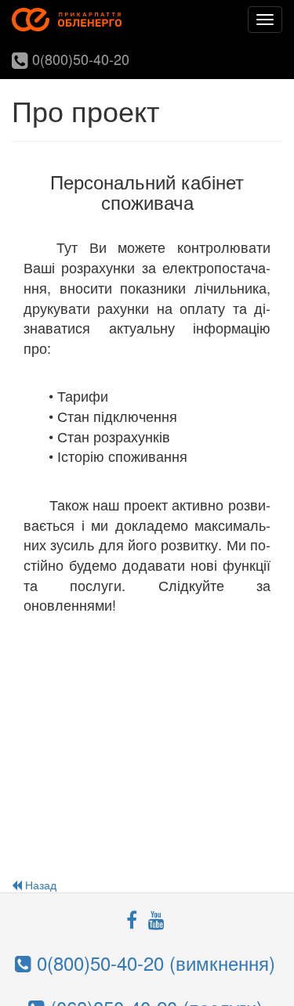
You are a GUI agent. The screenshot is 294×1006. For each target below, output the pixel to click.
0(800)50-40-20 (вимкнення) (153, 962)
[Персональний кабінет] (66, 19)
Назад (39, 884)
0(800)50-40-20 (78, 59)
